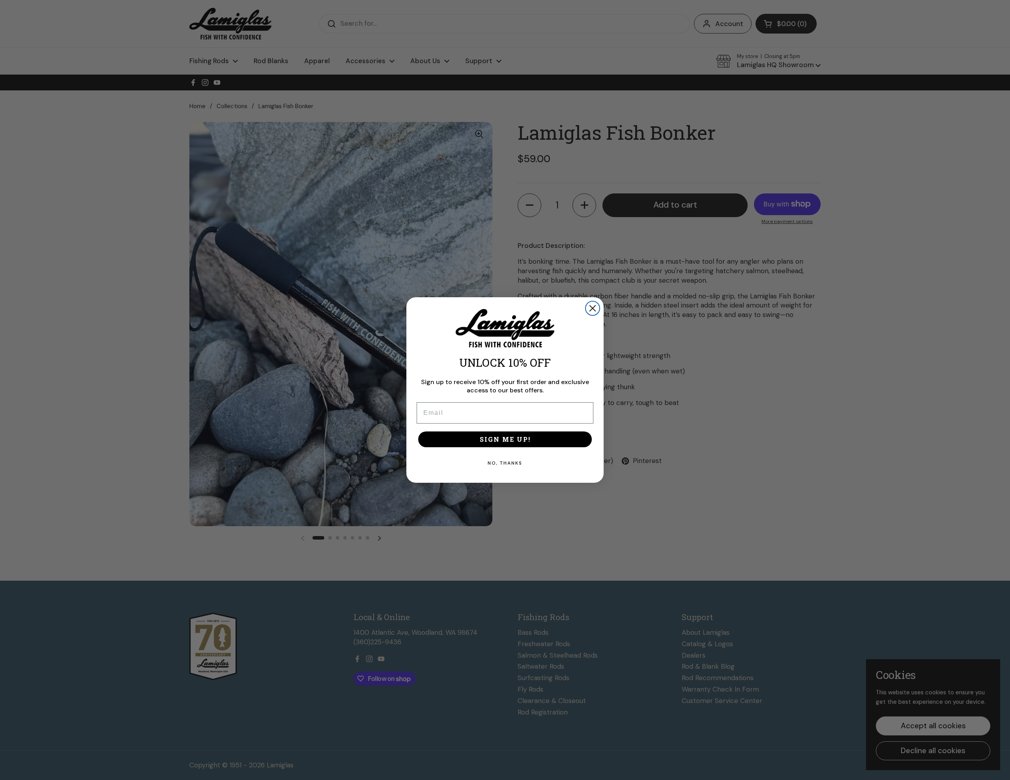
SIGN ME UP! (505, 439)
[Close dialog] (592, 308)
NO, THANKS (505, 463)
